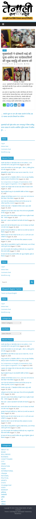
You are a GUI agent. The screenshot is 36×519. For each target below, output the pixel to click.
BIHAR (3, 452)
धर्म (2, 499)
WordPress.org (5, 152)
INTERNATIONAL (7, 471)
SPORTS (4, 480)
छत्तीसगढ (3, 492)
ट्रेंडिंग (3, 497)
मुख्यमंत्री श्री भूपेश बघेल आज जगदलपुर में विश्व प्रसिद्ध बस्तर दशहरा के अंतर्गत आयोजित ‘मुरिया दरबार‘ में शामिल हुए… (17, 127)
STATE (3, 483)
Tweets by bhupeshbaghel (9, 293)
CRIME (3, 464)
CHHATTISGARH (6, 459)
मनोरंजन (3, 502)
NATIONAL (5, 476)
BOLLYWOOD (5, 454)
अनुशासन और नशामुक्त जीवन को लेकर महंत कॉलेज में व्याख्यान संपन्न (17, 187)
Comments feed (6, 149)
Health (3, 469)
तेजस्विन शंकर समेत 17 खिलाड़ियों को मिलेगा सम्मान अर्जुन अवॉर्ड (16, 206)
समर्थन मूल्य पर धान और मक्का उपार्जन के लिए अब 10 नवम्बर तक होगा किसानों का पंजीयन (17, 115)
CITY (4, 50)
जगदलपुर (27, 64)
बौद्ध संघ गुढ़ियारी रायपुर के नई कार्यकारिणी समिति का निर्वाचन (15, 191)
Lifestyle (4, 473)
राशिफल (3, 504)
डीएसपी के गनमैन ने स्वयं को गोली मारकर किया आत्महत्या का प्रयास (16, 239)
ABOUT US (5, 450)
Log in (3, 143)
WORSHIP (4, 490)
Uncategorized (6, 485)
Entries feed (4, 146)
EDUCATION (5, 466)
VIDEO (3, 488)
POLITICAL (5, 478)
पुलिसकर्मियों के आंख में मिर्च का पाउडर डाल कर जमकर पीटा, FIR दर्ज (17, 172)
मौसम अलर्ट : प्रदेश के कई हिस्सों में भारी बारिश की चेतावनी (14, 220)
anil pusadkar (19, 64)
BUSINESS (4, 457)
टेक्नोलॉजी (4, 495)
